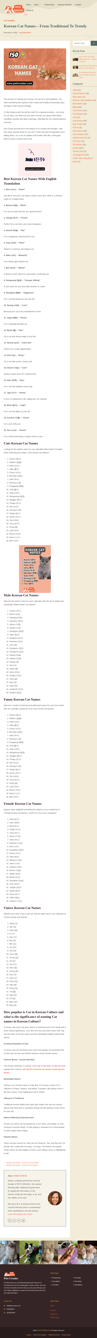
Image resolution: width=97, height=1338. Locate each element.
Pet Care (76, 141)
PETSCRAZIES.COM (44, 1330)
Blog (36, 5)
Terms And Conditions (40, 1335)
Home (28, 5)
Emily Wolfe (26, 32)
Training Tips (49, 5)
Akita (75, 90)
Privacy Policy (54, 1317)
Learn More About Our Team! (20, 1214)
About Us (29, 10)
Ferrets (76, 127)
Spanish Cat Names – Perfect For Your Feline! (22, 1163)
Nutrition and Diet (64, 5)
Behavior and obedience (83, 100)
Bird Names (78, 104)
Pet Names (77, 144)
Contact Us (53, 1314)
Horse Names (78, 134)
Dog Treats (77, 124)
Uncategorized (79, 155)
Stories (76, 148)
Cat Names (9, 21)
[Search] (94, 43)
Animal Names (79, 93)
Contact (78, 5)
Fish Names (78, 131)
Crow (75, 117)
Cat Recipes (78, 114)
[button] (26, 14)
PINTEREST (11, 1309)
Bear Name (77, 97)
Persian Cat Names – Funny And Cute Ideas (22, 1165)
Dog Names (78, 121)
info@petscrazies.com (14, 1305)
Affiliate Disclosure (54, 1335)
